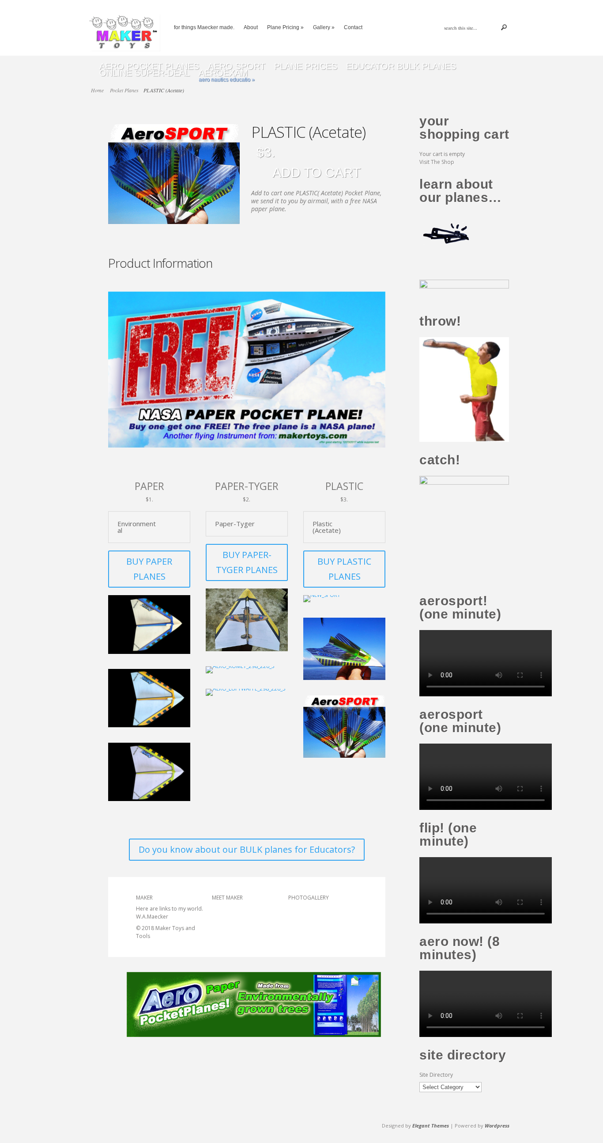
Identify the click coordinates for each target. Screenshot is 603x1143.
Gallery (324, 27)
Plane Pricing (285, 27)
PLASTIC (344, 485)
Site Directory (436, 1074)
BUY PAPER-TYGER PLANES (247, 562)
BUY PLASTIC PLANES (344, 568)
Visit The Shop (436, 162)
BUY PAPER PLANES (149, 568)
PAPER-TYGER (247, 485)
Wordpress (497, 1125)
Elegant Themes (430, 1125)
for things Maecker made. (204, 27)
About (251, 27)
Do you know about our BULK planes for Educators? (247, 849)
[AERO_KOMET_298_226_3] (240, 668)
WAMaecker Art (231, 934)
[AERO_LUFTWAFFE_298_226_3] (246, 690)
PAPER (149, 485)
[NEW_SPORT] (321, 597)
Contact (353, 27)
